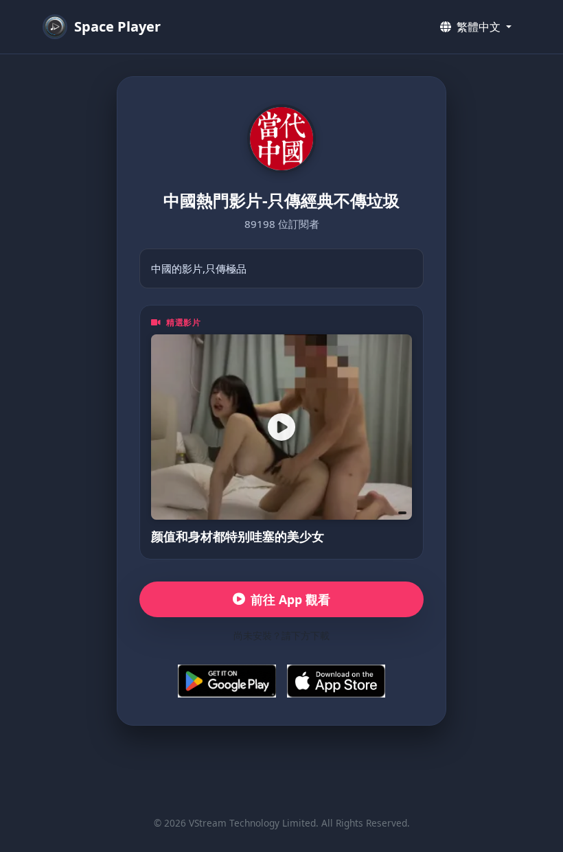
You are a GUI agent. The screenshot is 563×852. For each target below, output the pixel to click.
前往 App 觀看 (290, 599)
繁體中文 (478, 26)
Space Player (117, 26)
